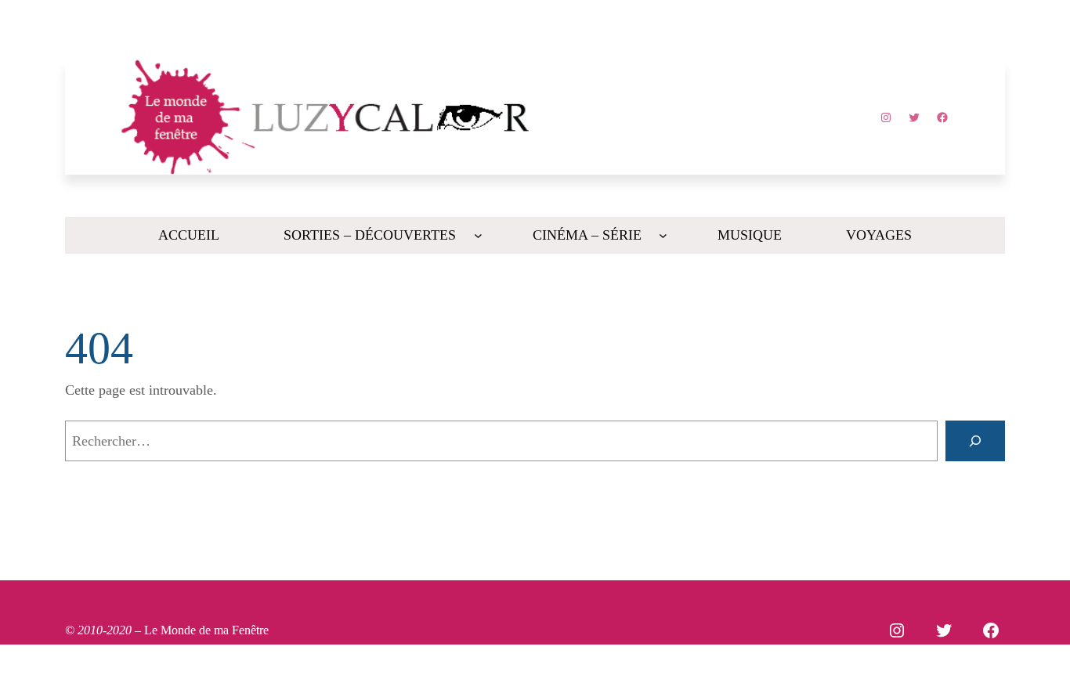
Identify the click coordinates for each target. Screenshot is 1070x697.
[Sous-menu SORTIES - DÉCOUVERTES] (478, 235)
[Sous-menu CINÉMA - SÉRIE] (663, 235)
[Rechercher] (975, 441)
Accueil (188, 235)
